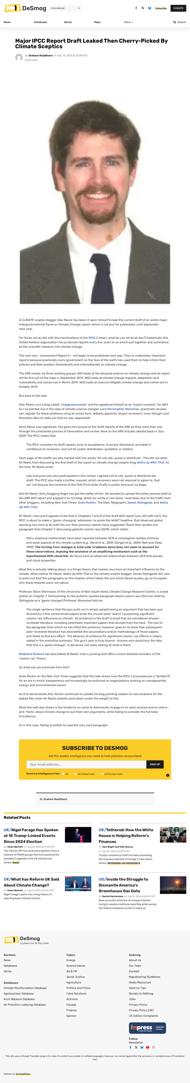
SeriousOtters (23, 1074)
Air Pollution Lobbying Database (25, 1004)
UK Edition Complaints (143, 1016)
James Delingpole (139, 502)
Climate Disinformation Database (25, 988)
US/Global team (86, 774)
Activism (72, 999)
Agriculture (73, 982)
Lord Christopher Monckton (119, 409)
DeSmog (34, 8)
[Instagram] (153, 1047)
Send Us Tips (137, 988)
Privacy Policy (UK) (141, 1010)
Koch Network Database (19, 999)
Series (8, 971)
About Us (135, 960)
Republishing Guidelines (144, 977)
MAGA (15, 862)
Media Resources (140, 982)
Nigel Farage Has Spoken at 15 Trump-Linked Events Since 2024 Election (31, 836)
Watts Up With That (150, 462)
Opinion (71, 1016)
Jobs (132, 999)
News (7, 960)
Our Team (135, 965)
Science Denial (75, 965)
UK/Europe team (113, 774)
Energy (71, 960)
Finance (71, 1010)
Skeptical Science (31, 654)
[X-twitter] (143, 8)
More (127, 22)
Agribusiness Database (19, 993)
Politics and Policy (78, 988)
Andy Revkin (87, 502)
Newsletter (136, 1042)
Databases (10, 965)
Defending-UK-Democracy (123, 863)
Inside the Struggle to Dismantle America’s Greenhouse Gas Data (123, 885)
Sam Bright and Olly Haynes (117, 847)
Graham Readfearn (41, 55)
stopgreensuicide (73, 404)
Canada (71, 1004)
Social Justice (75, 977)
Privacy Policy (138, 1004)
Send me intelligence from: (43, 773)
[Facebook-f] (136, 8)
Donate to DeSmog (141, 993)
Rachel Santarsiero (112, 896)
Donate (178, 8)
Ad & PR (71, 971)
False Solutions (76, 993)
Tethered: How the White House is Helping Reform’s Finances (126, 836)
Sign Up (155, 764)
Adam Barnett (15, 847)
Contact (134, 971)
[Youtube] (147, 1047)
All (66, 774)
